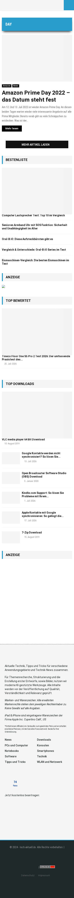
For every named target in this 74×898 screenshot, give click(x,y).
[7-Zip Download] (11, 537)
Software (11, 756)
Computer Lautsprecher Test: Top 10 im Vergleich (33, 215)
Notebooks (12, 750)
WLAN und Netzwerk (49, 761)
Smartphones (45, 750)
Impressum (44, 875)
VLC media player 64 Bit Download (23, 439)
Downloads (44, 739)
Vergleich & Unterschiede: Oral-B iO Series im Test (34, 249)
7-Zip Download (32, 532)
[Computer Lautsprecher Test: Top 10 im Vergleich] (37, 191)
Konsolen (43, 745)
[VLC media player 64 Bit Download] (37, 415)
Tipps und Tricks (15, 761)
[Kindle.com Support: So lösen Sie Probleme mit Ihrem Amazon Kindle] (11, 498)
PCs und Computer (16, 745)
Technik (42, 756)
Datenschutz (28, 875)
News (15, 86)
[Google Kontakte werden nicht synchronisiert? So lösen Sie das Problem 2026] (11, 458)
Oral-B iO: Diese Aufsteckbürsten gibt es (27, 239)
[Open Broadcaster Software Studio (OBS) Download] (11, 478)
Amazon (6, 86)
